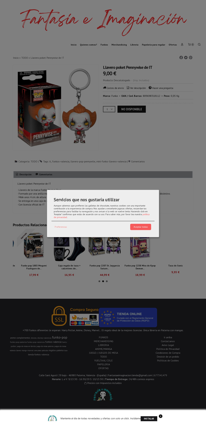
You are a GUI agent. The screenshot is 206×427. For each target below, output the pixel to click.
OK (175, 423)
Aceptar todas (141, 227)
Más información (187, 423)
